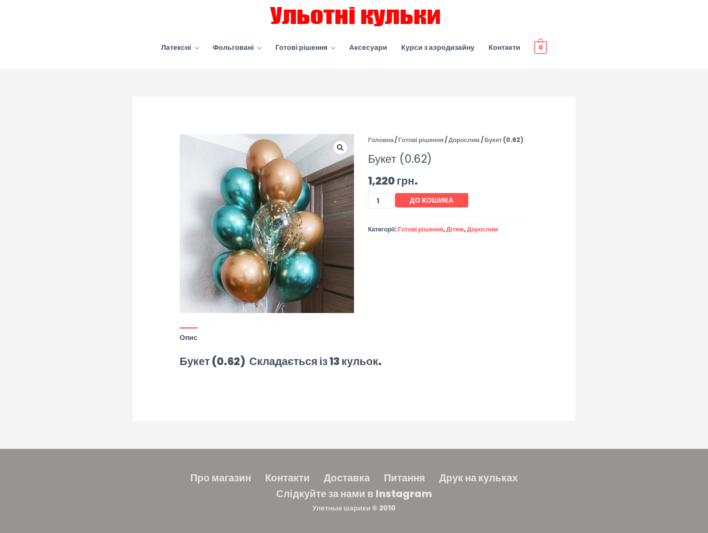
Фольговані (233, 47)
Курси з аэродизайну (438, 47)
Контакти (504, 47)
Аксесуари (368, 47)
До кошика (432, 200)
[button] (340, 147)
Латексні (176, 47)
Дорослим (464, 139)
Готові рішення (301, 47)
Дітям (455, 229)
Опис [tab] (189, 338)
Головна (380, 139)
